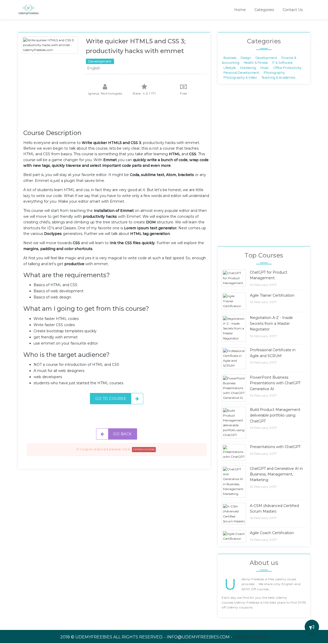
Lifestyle (229, 67)
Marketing (248, 67)
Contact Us (293, 9)
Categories (264, 9)
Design (246, 57)
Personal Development (241, 73)
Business (229, 57)
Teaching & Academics (278, 77)
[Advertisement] (116, 115)
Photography (274, 73)
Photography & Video (240, 77)
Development (266, 57)
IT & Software (282, 63)
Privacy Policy (250, 637)
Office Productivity (287, 67)
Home (240, 9)
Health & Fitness (256, 63)
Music (264, 67)
